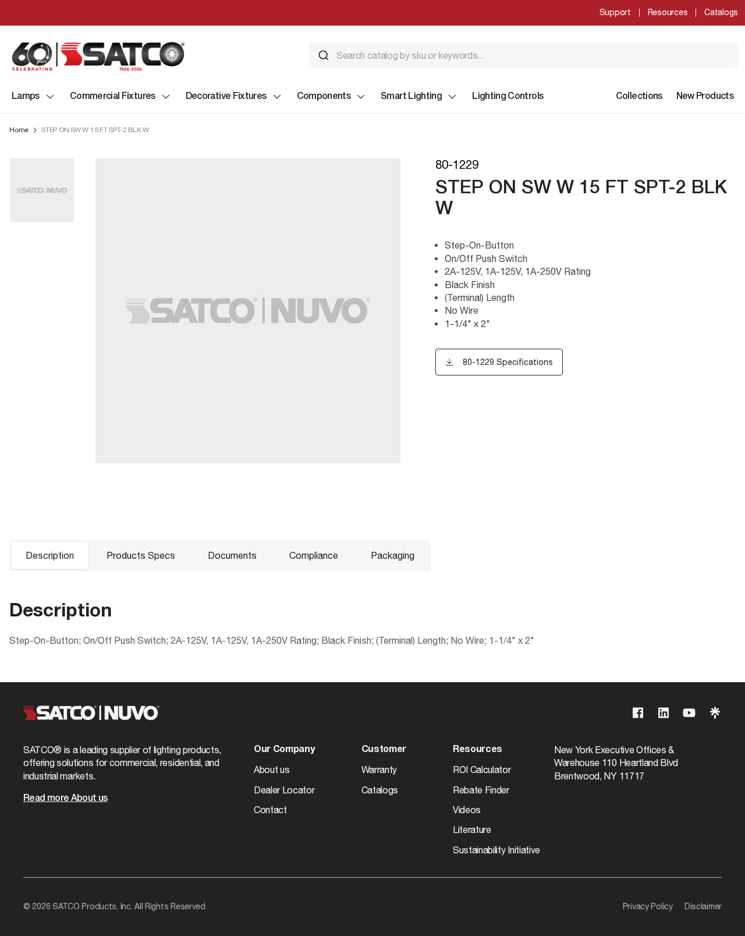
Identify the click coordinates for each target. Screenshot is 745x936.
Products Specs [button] (141, 555)
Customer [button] (383, 750)
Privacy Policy (648, 906)
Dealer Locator (284, 790)
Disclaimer (703, 906)
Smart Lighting (411, 97)
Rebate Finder (481, 790)
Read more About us (65, 799)
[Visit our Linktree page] (715, 712)
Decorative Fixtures (226, 97)
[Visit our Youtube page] (689, 712)
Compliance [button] (313, 555)
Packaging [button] (392, 555)
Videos (467, 809)
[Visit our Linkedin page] (663, 712)
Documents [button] (232, 555)
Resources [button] (477, 750)
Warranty (379, 769)
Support (615, 12)
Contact (270, 809)
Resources (667, 12)
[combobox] (523, 55)
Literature (472, 829)
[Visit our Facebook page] (638, 712)
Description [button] (50, 555)
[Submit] (323, 55)
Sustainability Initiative (496, 850)
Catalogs (721, 12)
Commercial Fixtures (112, 97)
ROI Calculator (482, 769)
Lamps (26, 97)
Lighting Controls (507, 97)
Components (324, 97)
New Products (704, 97)
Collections (639, 97)
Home (19, 130)
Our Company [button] (284, 750)
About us (271, 769)
